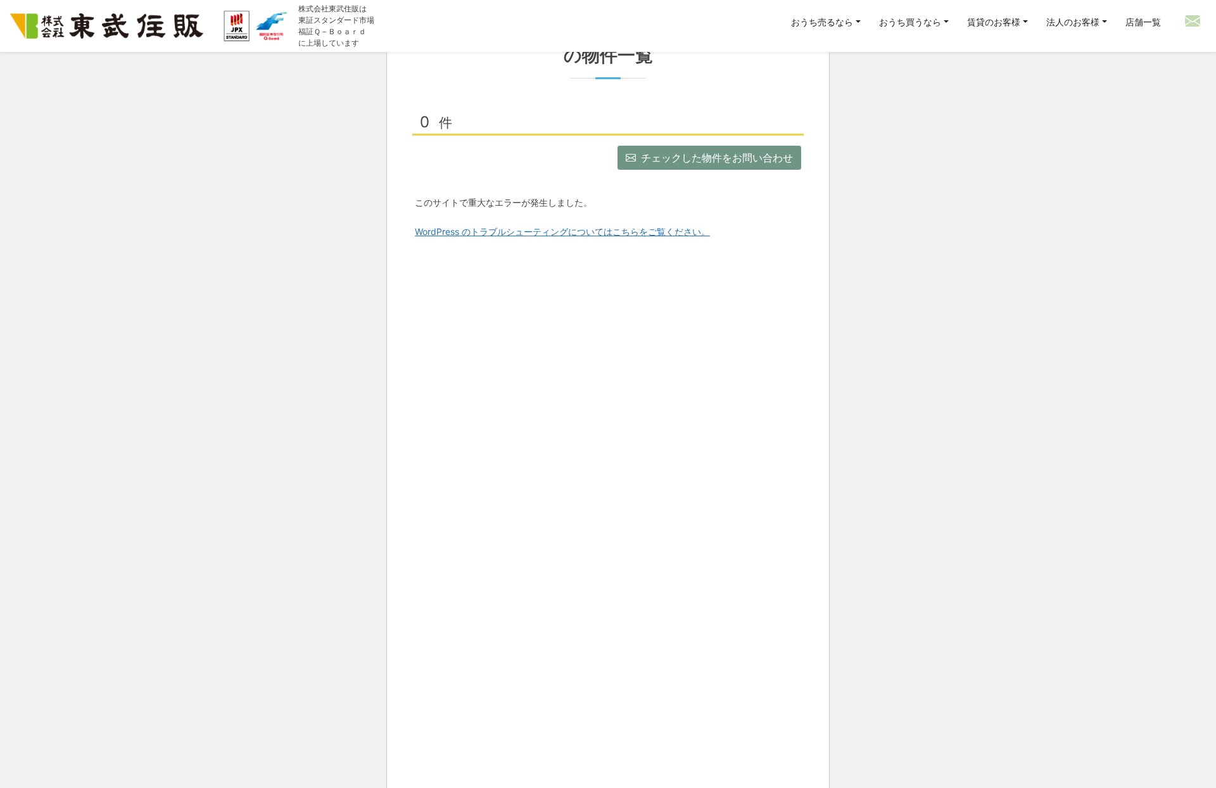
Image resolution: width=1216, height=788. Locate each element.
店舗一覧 (1143, 21)
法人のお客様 (1072, 21)
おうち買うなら (911, 21)
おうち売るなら (823, 21)
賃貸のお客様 (993, 21)
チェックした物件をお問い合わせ (717, 157)
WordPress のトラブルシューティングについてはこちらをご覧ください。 (562, 231)
